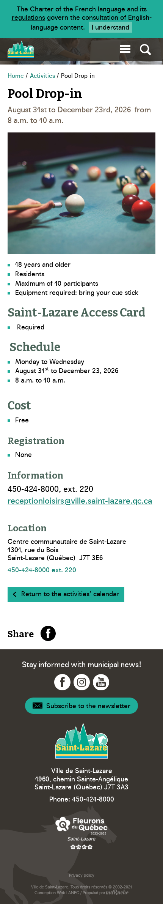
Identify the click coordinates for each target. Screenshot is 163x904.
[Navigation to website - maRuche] (117, 893)
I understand (110, 26)
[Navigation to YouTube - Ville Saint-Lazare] (101, 682)
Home (16, 75)
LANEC (72, 892)
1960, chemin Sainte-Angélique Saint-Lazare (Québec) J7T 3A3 (81, 783)
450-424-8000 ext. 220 (42, 569)
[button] (125, 47)
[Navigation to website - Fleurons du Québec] (81, 832)
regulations (28, 17)
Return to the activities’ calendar (70, 593)
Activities (42, 75)
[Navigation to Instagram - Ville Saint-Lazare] (82, 682)
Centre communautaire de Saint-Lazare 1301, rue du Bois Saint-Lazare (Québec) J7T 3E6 (67, 549)
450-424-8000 (93, 798)
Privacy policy (81, 875)
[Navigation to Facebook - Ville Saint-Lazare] (62, 682)
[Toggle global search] (145, 49)
